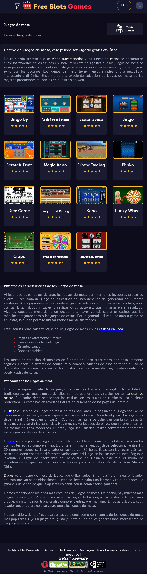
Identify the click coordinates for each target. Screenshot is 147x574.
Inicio (8, 35)
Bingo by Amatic (19, 119)
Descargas (86, 550)
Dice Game (19, 210)
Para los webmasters (113, 550)
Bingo (128, 119)
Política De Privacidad (25, 550)
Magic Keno (55, 165)
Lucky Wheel (128, 210)
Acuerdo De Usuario (60, 550)
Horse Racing (91, 165)
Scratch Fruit (19, 165)
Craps (19, 256)
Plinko (128, 165)
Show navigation (7, 6)
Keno (92, 210)
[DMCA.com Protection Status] (58, 567)
